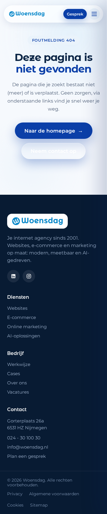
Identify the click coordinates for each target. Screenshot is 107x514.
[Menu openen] (94, 14)
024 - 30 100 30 (23, 438)
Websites (17, 308)
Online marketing (27, 326)
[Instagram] (29, 276)
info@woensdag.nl (27, 447)
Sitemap (39, 505)
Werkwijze (18, 364)
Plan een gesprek (26, 456)
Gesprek (75, 14)
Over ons (17, 383)
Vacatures (18, 392)
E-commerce (21, 317)
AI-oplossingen (23, 336)
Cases (13, 373)
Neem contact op (53, 151)
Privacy (15, 493)
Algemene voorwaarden (54, 493)
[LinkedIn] (13, 276)
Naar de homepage (53, 131)
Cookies (15, 505)
